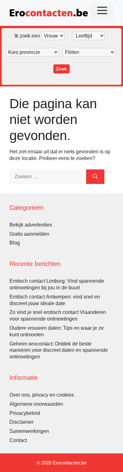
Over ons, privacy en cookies (41, 395)
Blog (14, 242)
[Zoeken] (95, 176)
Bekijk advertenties (30, 224)
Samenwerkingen (29, 431)
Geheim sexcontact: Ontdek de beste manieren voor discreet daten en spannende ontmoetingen (58, 350)
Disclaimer (21, 422)
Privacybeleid (24, 413)
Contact (18, 440)
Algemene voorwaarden (36, 404)
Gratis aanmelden (29, 234)
